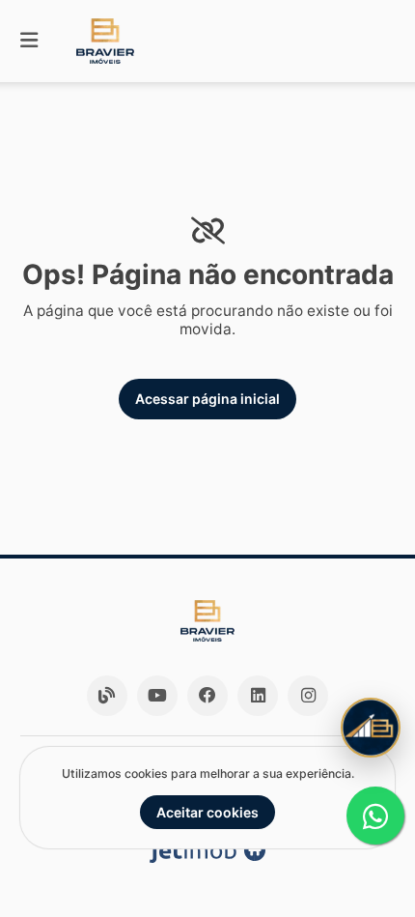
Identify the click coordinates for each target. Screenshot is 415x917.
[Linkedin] (257, 695)
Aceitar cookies (207, 812)
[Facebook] (207, 695)
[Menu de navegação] (29, 41)
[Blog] (107, 695)
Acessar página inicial (207, 398)
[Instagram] (308, 695)
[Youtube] (157, 695)
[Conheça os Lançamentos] (371, 728)
